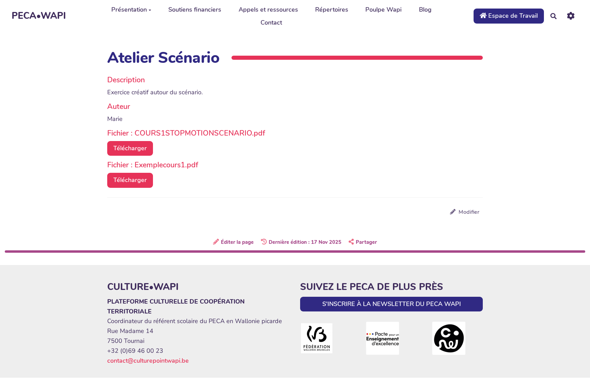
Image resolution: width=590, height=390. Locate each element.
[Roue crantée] (570, 16)
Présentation (129, 9)
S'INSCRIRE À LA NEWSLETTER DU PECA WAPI (391, 304)
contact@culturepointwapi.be (148, 361)
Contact (271, 22)
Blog (425, 9)
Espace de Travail (512, 16)
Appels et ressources (268, 9)
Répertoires (331, 9)
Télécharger (130, 148)
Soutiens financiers (194, 9)
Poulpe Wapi (383, 9)
